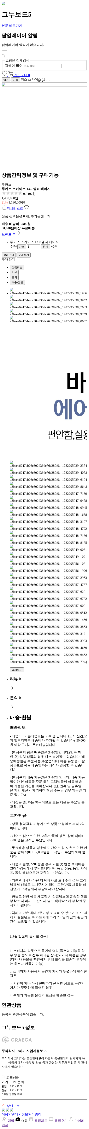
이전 (6, 79)
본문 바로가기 (12, 25)
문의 (14, 277)
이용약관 (8, 1114)
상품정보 (17, 267)
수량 (13, 246)
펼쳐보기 (17, 669)
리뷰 (14, 272)
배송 (5, 224)
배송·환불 (17, 282)
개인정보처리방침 (28, 1114)
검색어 (13, 65)
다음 (15, 79)
